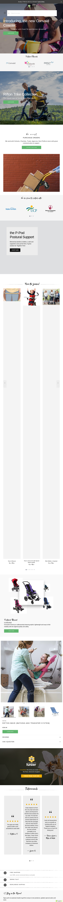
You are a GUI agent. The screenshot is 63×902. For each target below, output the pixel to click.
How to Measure (12, 561)
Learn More (11, 33)
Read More (12, 563)
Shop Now (11, 630)
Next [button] (58, 385)
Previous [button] (5, 385)
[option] (12, 63)
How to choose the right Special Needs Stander (31, 561)
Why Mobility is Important (51, 561)
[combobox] (33, 13)
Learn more (10, 731)
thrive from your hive (31, 776)
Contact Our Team (31, 147)
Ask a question (8, 741)
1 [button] (24, 703)
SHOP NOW (15, 250)
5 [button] (34, 703)
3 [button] (33, 216)
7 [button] (39, 703)
